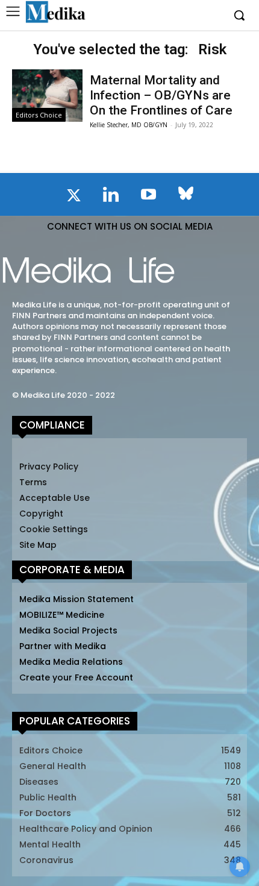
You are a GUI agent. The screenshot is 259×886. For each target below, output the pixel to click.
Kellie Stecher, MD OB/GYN (128, 125)
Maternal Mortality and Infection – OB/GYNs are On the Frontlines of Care (161, 95)
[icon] (73, 198)
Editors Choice (39, 114)
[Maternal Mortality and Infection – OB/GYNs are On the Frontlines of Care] (47, 95)
